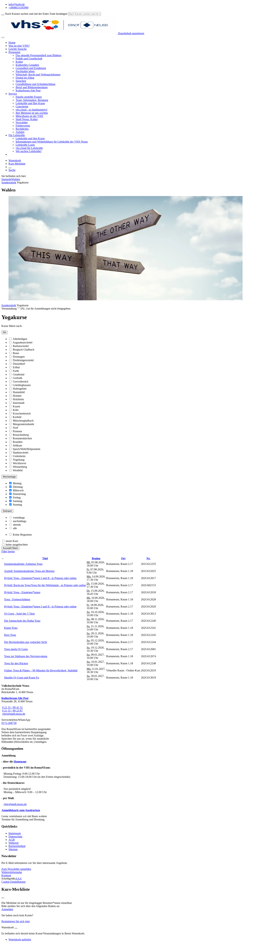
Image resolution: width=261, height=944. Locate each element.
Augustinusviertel (22, 342)
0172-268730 (9, 723)
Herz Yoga (10, 634)
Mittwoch (18, 490)
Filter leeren (8, 551)
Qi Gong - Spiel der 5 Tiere (19, 613)
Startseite (6, 179)
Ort (4, 332)
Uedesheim (19, 456)
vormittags (19, 517)
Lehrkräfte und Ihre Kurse (30, 103)
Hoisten (17, 395)
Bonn (16, 353)
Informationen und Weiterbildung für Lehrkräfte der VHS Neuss (52, 141)
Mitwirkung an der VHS (29, 116)
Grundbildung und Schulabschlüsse (35, 84)
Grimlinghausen (22, 385)
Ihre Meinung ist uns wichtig (32, 112)
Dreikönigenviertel (23, 360)
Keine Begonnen (22, 534)
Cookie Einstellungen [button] (13, 881)
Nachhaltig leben (25, 71)
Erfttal (16, 367)
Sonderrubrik (8, 182)
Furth (16, 370)
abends (17, 524)
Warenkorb (15, 160)
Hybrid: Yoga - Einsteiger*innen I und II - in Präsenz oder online (40, 578)
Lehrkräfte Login (25, 144)
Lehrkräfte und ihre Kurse (30, 138)
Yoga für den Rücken (16, 663)
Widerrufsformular (11, 872)
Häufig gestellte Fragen (29, 96)
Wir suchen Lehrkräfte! (29, 151)
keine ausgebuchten (17, 544)
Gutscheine (22, 106)
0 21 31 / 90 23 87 (12, 710)
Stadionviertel (20, 452)
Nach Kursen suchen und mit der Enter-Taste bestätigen (36, 13)
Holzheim (18, 399)
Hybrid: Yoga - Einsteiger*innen (22, 592)
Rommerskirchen (22, 438)
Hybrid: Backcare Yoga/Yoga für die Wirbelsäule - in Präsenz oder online (45, 585)
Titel (45, 558)
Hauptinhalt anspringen (130, 33)
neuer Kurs (12, 540)
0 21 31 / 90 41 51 (12, 707)
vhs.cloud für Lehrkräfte (29, 148)
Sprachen (21, 80)
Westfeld (18, 470)
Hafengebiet (19, 388)
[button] (16, 868)
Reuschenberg (21, 434)
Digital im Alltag (25, 77)
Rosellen (18, 441)
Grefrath (17, 377)
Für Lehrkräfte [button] (17, 135)
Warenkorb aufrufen (20, 939)
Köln (15, 409)
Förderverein (23, 125)
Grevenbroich (20, 381)
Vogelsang (19, 459)
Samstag (17, 501)
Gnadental (18, 374)
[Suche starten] (2, 14)
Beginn (96, 558)
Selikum (17, 445)
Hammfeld (19, 392)
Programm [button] (14, 52)
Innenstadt (18, 402)
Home (12, 42)
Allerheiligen (20, 338)
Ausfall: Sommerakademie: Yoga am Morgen (29, 571)
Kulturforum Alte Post (28, 90)
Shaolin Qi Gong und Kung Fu (21, 677)
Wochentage (9, 476)
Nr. (148, 558)
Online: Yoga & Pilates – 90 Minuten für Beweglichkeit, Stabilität (40, 670)
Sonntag (17, 504)
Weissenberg (20, 466)
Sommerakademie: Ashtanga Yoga (23, 563)
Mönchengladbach (23, 420)
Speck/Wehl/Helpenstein (26, 449)
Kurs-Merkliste (17, 163)
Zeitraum (7, 511)
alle (15, 528)
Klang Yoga (10, 627)
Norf (15, 427)
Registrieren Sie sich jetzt (15, 921)
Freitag (17, 497)
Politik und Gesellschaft (29, 58)
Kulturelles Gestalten (27, 64)
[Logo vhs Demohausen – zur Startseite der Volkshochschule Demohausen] (59, 33)
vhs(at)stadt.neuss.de (13, 713)
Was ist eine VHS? (19, 45)
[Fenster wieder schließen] (2, 897)
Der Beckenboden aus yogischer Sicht (25, 642)
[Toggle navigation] (2, 37)
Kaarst (16, 406)
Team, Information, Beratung (32, 100)
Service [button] (13, 93)
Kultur (19, 61)
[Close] (16, 928)
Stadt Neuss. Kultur (27, 119)
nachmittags (19, 521)
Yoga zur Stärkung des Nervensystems (25, 656)
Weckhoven (19, 463)
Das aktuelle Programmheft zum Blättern (38, 55)
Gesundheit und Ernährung (31, 68)
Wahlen (16, 179)
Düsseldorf (19, 363)
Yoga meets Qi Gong (16, 649)
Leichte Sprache (18, 48)
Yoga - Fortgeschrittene (17, 599)
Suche (12, 170)
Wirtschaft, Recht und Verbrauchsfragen (38, 74)
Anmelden (7, 909)
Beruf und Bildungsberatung (32, 87)
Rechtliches (22, 128)
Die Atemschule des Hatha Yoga (22, 620)
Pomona (17, 431)
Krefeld (17, 417)
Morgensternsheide (23, 424)
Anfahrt (20, 132)
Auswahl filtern (10, 548)
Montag (17, 483)
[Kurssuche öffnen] (10, 167)
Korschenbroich (22, 413)
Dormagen (19, 356)
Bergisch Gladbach (23, 349)
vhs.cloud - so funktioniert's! (31, 109)
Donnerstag (19, 493)
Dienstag (18, 486)
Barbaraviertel (21, 346)
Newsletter (22, 122)
